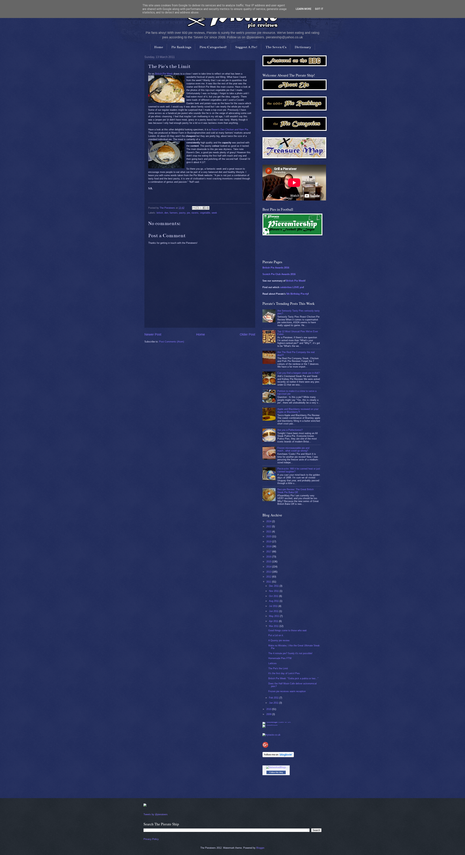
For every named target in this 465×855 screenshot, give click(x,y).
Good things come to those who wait (287, 630)
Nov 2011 (274, 591)
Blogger (260, 847)
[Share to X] (201, 208)
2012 (269, 576)
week (214, 212)
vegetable (205, 212)
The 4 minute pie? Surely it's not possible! (290, 653)
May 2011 (274, 616)
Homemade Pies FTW (280, 658)
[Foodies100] (270, 724)
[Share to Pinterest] (207, 208)
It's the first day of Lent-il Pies (284, 673)
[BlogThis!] (197, 208)
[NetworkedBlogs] (276, 767)
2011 (269, 581)
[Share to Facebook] (204, 208)
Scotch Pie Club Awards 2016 (279, 274)
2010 (269, 709)
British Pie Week (164, 73)
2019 (269, 541)
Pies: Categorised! (213, 47)
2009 (269, 714)
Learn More (303, 8)
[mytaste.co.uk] (271, 734)
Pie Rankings (181, 47)
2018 (269, 546)
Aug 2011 (274, 601)
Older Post (247, 334)
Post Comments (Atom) (171, 341)
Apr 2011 (274, 621)
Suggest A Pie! (246, 47)
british (160, 212)
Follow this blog (276, 772)
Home (158, 47)
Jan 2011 (274, 702)
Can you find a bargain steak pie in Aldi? (298, 373)
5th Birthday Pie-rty (297, 293)
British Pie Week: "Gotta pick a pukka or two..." (293, 678)
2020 (269, 536)
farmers (174, 212)
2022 (269, 526)
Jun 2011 (274, 611)
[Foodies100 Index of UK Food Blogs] (277, 721)
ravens (195, 212)
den (166, 212)
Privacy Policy (151, 839)
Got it (319, 8)
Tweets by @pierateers (155, 814)
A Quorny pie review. (279, 640)
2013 (269, 571)
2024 (269, 521)
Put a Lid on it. (276, 635)
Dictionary (303, 47)
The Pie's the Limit (278, 668)
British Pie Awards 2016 (275, 267)
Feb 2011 (274, 697)
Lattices (272, 663)
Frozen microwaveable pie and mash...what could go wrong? (293, 449)
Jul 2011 (273, 606)
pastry (182, 212)
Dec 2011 (274, 586)
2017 (269, 551)
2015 (269, 561)
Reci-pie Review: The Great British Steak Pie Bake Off (295, 490)
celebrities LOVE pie (291, 287)
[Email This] (194, 208)
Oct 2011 (274, 596)
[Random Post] (144, 805)
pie (188, 212)
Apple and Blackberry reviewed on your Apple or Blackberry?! (297, 410)
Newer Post (152, 334)
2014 (269, 566)
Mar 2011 (274, 626)
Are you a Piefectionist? (290, 430)
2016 (269, 556)
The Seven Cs (276, 47)
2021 (269, 531)
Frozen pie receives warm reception (287, 691)
